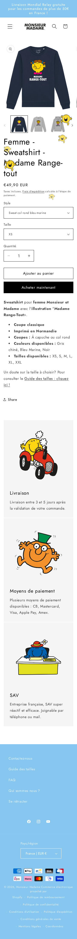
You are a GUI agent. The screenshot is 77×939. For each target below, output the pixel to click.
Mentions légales (30, 926)
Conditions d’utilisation (24, 912)
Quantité (10, 246)
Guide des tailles (22, 769)
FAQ (12, 780)
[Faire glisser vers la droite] (72, 125)
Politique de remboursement (46, 897)
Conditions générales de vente (41, 919)
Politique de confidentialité (41, 904)
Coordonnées (54, 926)
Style (7, 203)
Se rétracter (18, 801)
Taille (7, 224)
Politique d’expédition (58, 912)
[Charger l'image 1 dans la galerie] (19, 124)
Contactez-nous (20, 758)
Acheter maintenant (39, 287)
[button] (9, 26)
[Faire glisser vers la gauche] (4, 125)
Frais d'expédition (33, 191)
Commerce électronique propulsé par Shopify (42, 892)
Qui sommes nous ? (24, 790)
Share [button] (12, 399)
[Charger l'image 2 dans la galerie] (38, 124)
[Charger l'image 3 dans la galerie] (57, 124)
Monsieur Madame (28, 887)
